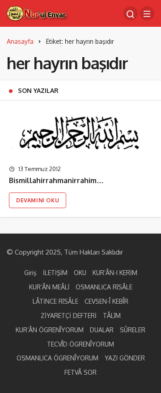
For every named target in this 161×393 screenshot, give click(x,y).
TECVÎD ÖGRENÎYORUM (80, 344)
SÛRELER (132, 330)
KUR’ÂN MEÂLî (49, 287)
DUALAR (102, 330)
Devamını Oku (37, 200)
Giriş (30, 272)
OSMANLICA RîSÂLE (104, 287)
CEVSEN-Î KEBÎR (106, 301)
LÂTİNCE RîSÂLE (55, 301)
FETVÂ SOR (80, 372)
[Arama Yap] (130, 13)
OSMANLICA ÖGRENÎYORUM (57, 358)
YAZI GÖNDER (125, 358)
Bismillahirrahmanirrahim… (56, 180)
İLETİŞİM (55, 272)
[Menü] (147, 13)
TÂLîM (112, 315)
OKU (80, 272)
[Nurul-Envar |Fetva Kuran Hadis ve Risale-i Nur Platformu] (37, 12)
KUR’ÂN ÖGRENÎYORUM (50, 330)
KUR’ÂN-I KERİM (115, 272)
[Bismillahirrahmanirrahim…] (80, 132)
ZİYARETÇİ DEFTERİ (69, 315)
